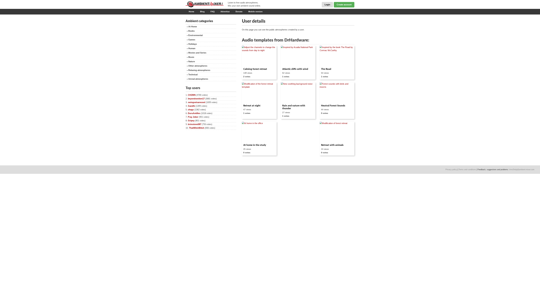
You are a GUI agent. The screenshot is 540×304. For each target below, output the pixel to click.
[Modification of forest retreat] (337, 132)
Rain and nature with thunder (293, 107)
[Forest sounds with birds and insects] (337, 92)
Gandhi (191, 106)
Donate (239, 11)
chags (191, 109)
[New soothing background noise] (298, 92)
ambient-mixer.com (207, 4)
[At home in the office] (259, 132)
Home (191, 11)
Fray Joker (193, 117)
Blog (202, 11)
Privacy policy (451, 169)
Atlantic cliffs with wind (295, 69)
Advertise (225, 11)
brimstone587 (194, 124)
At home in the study (254, 145)
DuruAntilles (194, 113)
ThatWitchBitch (196, 128)
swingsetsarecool (196, 102)
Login (327, 4)
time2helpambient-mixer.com (521, 169)
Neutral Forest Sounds (333, 105)
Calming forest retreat (255, 69)
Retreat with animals (332, 145)
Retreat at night (251, 105)
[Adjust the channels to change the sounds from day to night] (259, 56)
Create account (344, 4)
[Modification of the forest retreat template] (259, 92)
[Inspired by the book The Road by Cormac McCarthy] (337, 56)
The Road (326, 69)
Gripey (191, 120)
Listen (248, 63)
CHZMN (192, 95)
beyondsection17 (196, 98)
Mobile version (255, 11)
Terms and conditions (467, 169)
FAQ (213, 11)
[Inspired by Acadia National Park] (298, 56)
